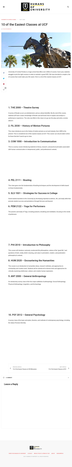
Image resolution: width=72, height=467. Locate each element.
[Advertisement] (39, 92)
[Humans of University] (36, 7)
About (53, 453)
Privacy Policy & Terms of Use (42, 453)
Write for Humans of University (17, 453)
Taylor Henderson (7, 29)
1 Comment (9, 377)
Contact (30, 453)
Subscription (60, 453)
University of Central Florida (8, 19)
